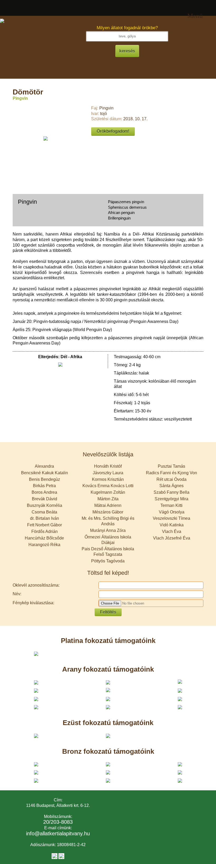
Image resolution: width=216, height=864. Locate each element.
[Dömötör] (45, 138)
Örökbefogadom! (113, 131)
